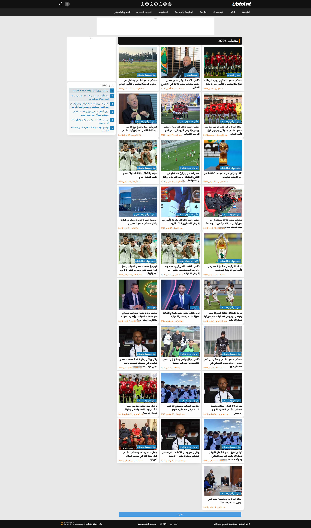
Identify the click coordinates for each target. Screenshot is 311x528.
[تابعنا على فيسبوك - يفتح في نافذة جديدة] (142, 4)
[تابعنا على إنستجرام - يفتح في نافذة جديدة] (147, 4)
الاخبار (232, 12)
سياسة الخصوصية (147, 523)
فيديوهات (218, 12)
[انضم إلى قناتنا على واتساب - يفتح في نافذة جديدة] (165, 4)
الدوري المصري (234, 75)
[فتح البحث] (61, 4)
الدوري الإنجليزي (122, 12)
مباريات (203, 12)
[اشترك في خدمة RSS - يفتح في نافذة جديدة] (170, 4)
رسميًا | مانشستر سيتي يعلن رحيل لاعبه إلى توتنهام (90, 121)
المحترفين (163, 12)
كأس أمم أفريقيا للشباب (230, 121)
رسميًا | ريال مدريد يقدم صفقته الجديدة (91, 90)
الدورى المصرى (144, 12)
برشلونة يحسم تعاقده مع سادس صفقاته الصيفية (90, 129)
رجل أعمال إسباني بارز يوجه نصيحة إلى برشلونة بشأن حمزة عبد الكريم (91, 113)
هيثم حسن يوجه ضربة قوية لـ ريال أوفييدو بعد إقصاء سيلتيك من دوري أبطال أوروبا (89, 105)
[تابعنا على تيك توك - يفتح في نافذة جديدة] (156, 4)
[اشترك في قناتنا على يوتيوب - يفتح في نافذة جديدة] (151, 4)
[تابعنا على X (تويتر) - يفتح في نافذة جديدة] (160, 4)
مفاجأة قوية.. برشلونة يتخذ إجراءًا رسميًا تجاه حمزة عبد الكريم (90, 97)
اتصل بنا (174, 523)
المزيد (180, 514)
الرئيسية (246, 12)
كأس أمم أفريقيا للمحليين (187, 214)
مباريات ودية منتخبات (146, 75)
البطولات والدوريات (184, 12)
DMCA (163, 523)
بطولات (217, 523)
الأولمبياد (194, 307)
